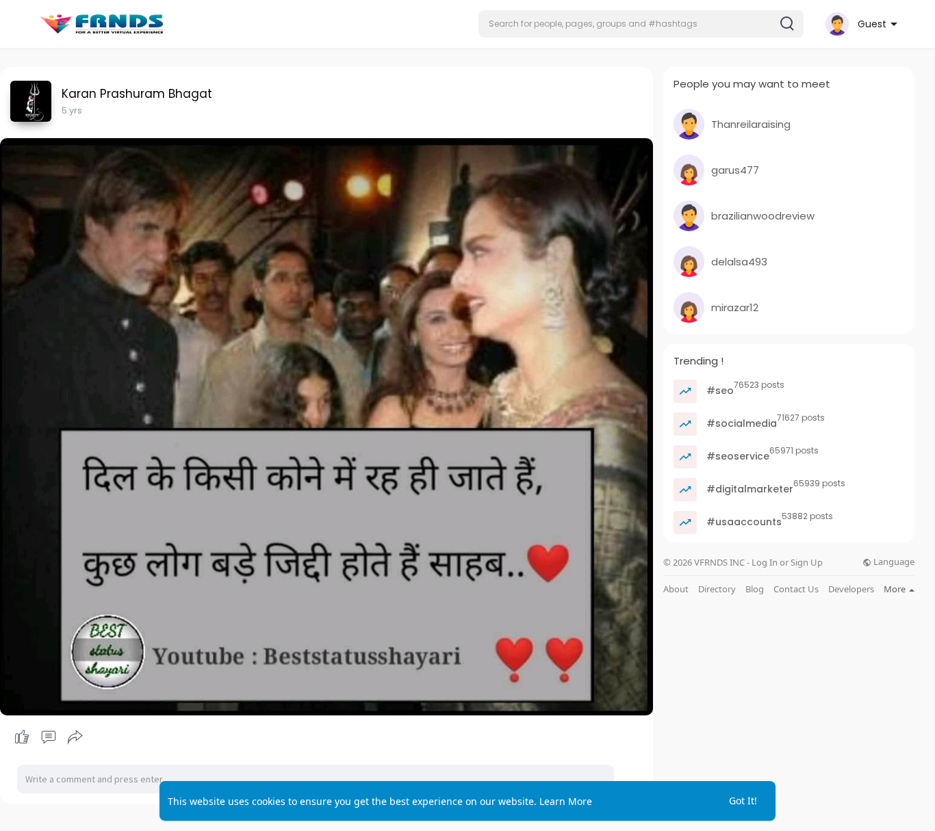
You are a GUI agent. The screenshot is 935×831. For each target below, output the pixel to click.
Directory (717, 589)
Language (892, 561)
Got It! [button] (743, 800)
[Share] (75, 737)
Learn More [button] (565, 801)
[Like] (48, 737)
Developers (851, 589)
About (676, 589)
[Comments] (48, 737)
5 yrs (72, 110)
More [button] (896, 589)
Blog (754, 589)
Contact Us (796, 589)
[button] (641, 24)
